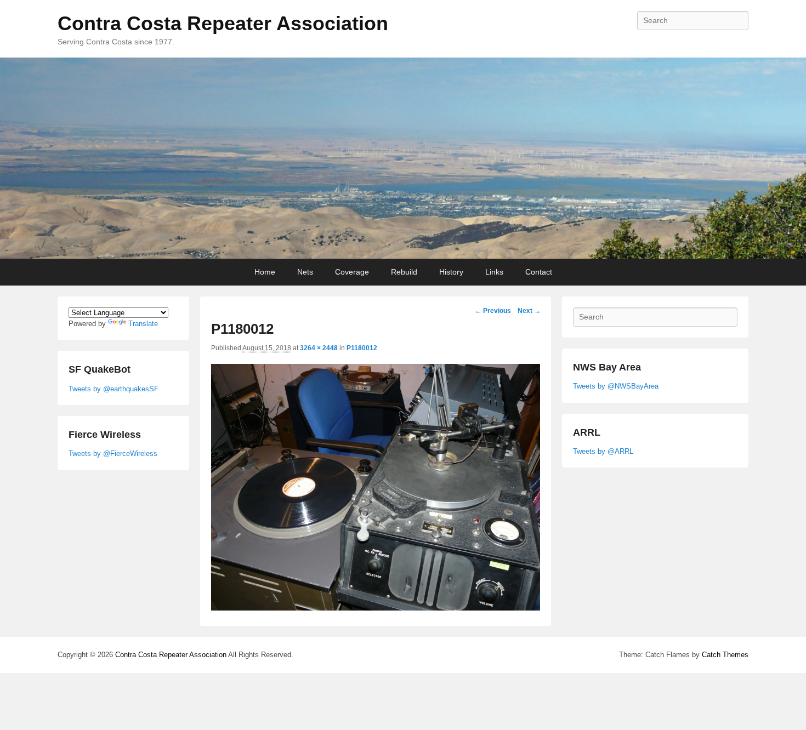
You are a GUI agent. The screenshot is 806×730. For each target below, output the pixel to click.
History (451, 271)
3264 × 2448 (319, 348)
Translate (143, 324)
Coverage (352, 271)
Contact (538, 271)
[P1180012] (375, 607)
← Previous (493, 311)
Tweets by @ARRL (603, 451)
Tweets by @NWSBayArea (616, 386)
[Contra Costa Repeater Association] (403, 158)
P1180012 (362, 348)
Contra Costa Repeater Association (223, 23)
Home (264, 271)
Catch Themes (725, 655)
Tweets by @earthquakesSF (113, 389)
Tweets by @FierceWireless (113, 453)
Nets (305, 271)
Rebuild (404, 271)
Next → (529, 311)
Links (494, 271)
